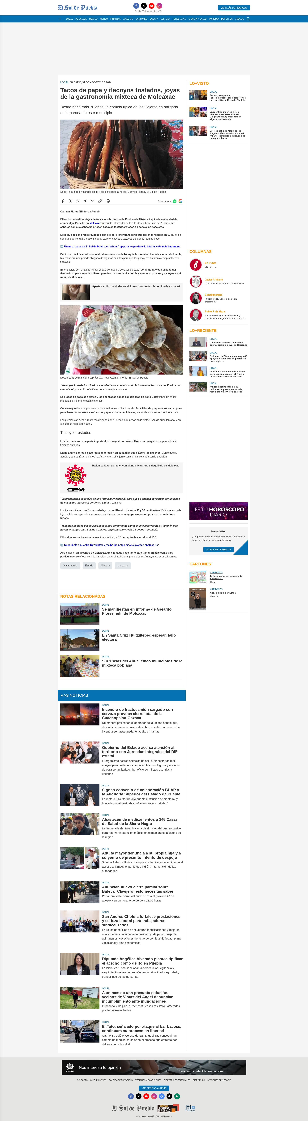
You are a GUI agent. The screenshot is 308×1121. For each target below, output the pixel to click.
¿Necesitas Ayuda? (154, 1088)
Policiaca (81, 19)
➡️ (62, 246)
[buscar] (248, 19)
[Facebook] (136, 6)
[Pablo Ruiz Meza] (195, 314)
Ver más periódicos (234, 7)
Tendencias (179, 19)
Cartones (141, 19)
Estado (89, 565)
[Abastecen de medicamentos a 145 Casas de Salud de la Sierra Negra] (79, 828)
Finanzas (115, 19)
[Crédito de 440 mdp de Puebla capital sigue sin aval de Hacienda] (198, 342)
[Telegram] (85, 201)
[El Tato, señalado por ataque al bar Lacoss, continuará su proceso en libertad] (79, 1035)
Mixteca (105, 565)
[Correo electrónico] (92, 201)
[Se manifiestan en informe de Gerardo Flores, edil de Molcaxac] (79, 614)
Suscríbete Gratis (218, 549)
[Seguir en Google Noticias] (180, 201)
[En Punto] (195, 264)
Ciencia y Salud (197, 19)
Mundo (104, 19)
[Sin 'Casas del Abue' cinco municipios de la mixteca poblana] (79, 666)
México (93, 19)
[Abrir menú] (60, 19)
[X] (144, 6)
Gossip (154, 19)
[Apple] (169, 1096)
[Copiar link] (100, 201)
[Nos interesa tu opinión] (154, 1067)
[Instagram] (159, 6)
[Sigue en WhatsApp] (174, 201)
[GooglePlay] (177, 1096)
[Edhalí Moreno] (195, 298)
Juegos (239, 19)
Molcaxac (95, 223)
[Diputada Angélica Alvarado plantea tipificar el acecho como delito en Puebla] (79, 968)
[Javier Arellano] (195, 281)
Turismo (214, 19)
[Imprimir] (107, 201)
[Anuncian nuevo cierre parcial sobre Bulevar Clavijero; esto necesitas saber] (79, 894)
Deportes (227, 19)
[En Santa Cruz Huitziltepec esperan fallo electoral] (79, 640)
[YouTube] (151, 6)
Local (69, 19)
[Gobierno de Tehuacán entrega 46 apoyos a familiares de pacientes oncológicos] (198, 356)
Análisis (128, 19)
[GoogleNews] (162, 1096)
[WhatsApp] (78, 201)
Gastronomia (70, 565)
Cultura (165, 19)
